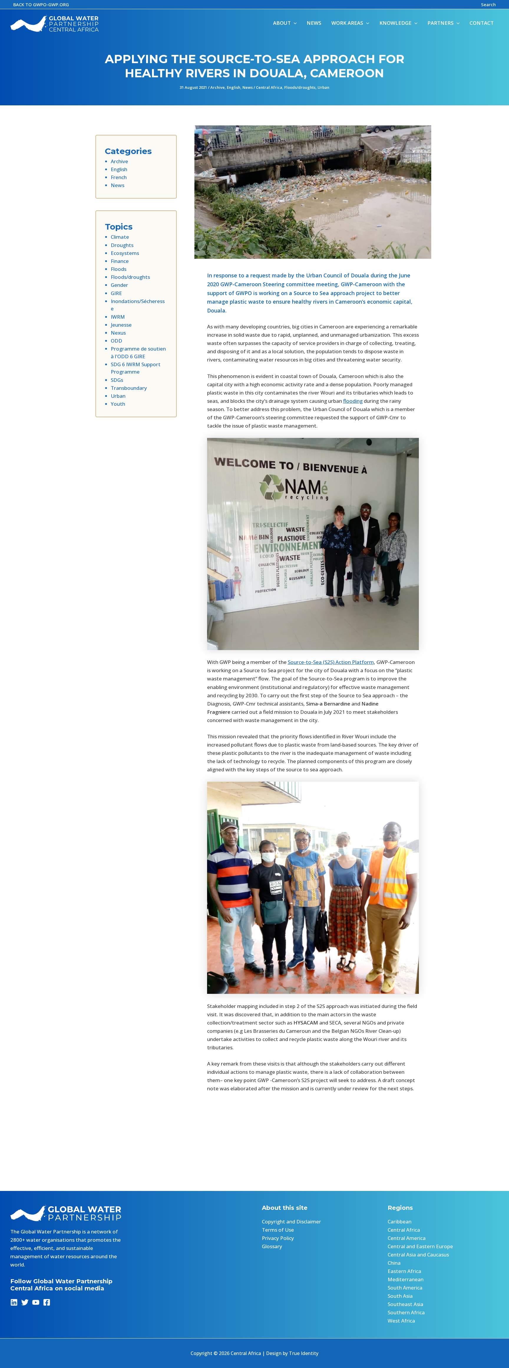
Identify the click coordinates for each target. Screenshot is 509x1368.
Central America (407, 1238)
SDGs (117, 380)
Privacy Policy (278, 1238)
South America (405, 1287)
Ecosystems (125, 253)
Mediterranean (406, 1279)
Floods (118, 269)
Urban (323, 87)
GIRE (116, 293)
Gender (119, 285)
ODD (116, 340)
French (119, 177)
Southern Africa (406, 1312)
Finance (120, 261)
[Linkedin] (14, 1302)
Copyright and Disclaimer (291, 1221)
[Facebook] (46, 1302)
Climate (120, 236)
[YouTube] (35, 1302)
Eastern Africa (404, 1271)
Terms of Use (278, 1229)
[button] (41, 5)
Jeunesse (121, 324)
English (233, 87)
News (247, 87)
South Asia (400, 1295)
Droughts (122, 245)
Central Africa (269, 87)
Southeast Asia (405, 1304)
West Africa (401, 1320)
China (394, 1262)
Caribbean (400, 1221)
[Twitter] (25, 1302)
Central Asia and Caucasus (418, 1254)
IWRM (118, 316)
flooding (353, 400)
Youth (118, 403)
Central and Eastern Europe (420, 1246)
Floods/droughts (299, 87)
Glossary (272, 1246)
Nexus (118, 332)
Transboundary (129, 387)
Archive (217, 87)
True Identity (303, 1353)
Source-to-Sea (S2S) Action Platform (331, 662)
